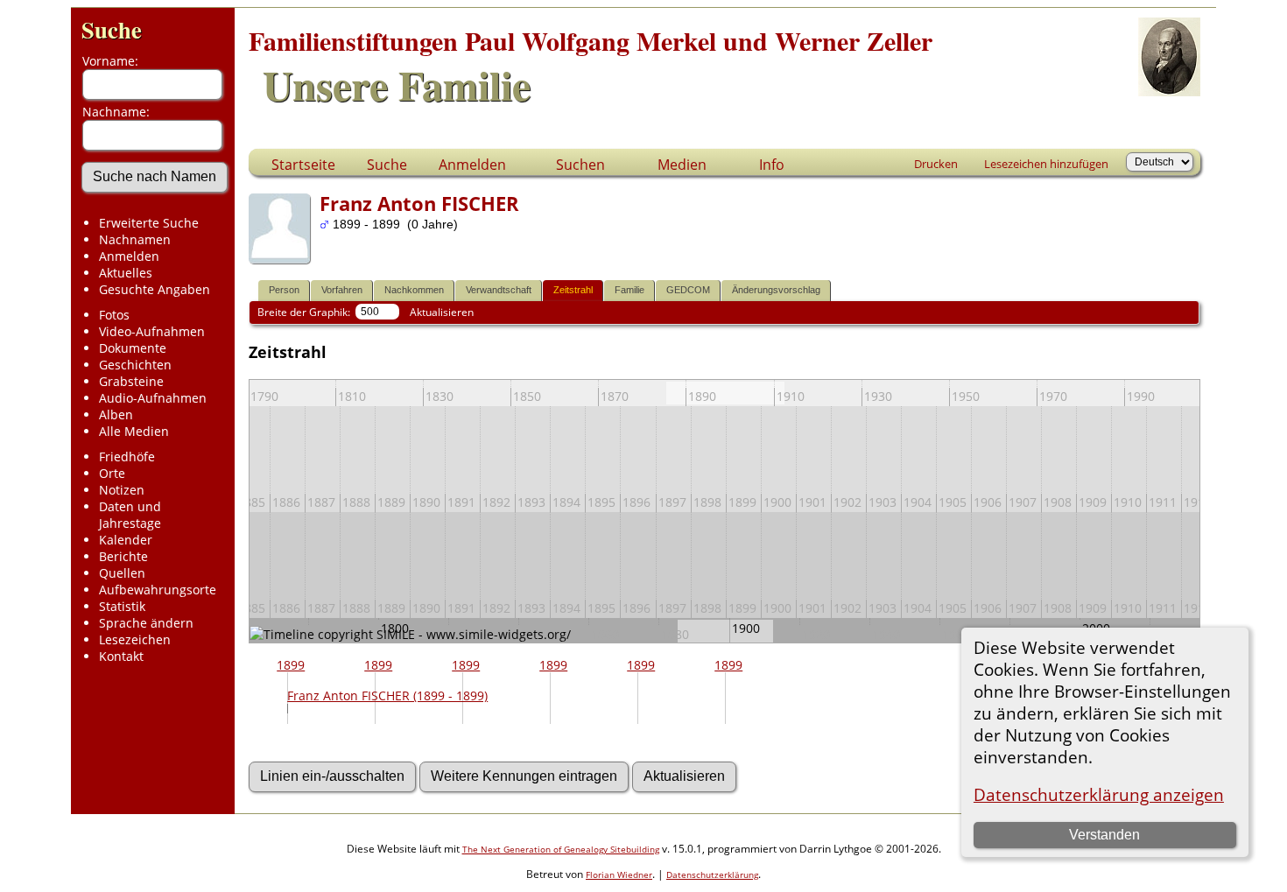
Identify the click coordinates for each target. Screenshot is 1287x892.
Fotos (114, 314)
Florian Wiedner (619, 874)
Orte (112, 473)
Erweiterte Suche (149, 222)
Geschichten (135, 364)
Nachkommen (414, 289)
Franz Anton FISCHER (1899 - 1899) (387, 695)
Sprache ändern (146, 623)
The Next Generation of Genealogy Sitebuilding (560, 849)
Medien (682, 164)
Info (771, 164)
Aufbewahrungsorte (157, 589)
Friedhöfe (127, 456)
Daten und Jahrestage (130, 514)
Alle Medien (134, 431)
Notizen (121, 489)
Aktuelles (125, 272)
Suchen (580, 164)
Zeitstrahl (573, 289)
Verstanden (1104, 834)
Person (284, 289)
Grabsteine (131, 381)
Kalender (125, 539)
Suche (111, 29)
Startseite (303, 164)
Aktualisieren (442, 312)
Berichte (123, 556)
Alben (116, 414)
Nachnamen (135, 239)
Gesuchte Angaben (154, 289)
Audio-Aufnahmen (153, 398)
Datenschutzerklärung (712, 874)
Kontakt (121, 656)
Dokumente (132, 348)
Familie (629, 289)
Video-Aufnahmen (152, 331)
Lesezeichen (135, 639)
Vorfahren (341, 289)
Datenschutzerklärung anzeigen (1099, 794)
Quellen (122, 573)
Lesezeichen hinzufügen (1046, 164)
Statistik (122, 606)
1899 (291, 665)
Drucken (936, 164)
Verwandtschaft (498, 289)
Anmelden (129, 256)
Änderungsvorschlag (776, 289)
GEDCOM (688, 289)
